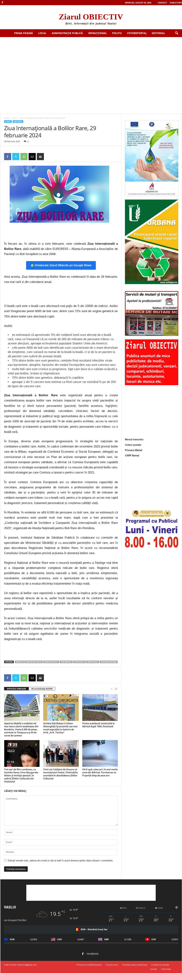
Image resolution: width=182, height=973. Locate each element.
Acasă (6, 118)
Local (42, 33)
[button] (176, 33)
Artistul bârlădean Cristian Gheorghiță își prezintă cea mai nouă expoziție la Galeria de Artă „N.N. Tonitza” (60, 728)
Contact (162, 2)
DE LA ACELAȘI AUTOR (42, 688)
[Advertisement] (91, 64)
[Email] (32, 156)
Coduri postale (133, 445)
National (18, 121)
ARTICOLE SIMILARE (16, 688)
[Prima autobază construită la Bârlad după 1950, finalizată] (100, 707)
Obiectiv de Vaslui (33, 662)
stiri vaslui (79, 662)
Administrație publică (67, 33)
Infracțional (97, 33)
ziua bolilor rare (108, 662)
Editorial (158, 33)
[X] (15, 156)
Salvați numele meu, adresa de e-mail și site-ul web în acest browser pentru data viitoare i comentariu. (60, 860)
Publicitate (176, 2)
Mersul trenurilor (134, 439)
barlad (19, 662)
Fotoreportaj (136, 33)
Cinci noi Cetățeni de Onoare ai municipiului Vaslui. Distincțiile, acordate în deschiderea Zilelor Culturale (60, 774)
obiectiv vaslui (51, 662)
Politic (117, 33)
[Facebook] (2, 2)
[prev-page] (112, 689)
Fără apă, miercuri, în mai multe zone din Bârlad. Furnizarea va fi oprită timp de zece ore (100, 772)
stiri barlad (66, 662)
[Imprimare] (40, 156)
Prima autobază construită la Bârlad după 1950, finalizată (98, 725)
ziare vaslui (92, 662)
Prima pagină (23, 33)
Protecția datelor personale (134, 964)
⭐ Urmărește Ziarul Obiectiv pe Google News (61, 265)
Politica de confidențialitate (89, 964)
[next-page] (116, 689)
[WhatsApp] (24, 156)
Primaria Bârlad (133, 450)
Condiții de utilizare (160, 964)
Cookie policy (112, 964)
